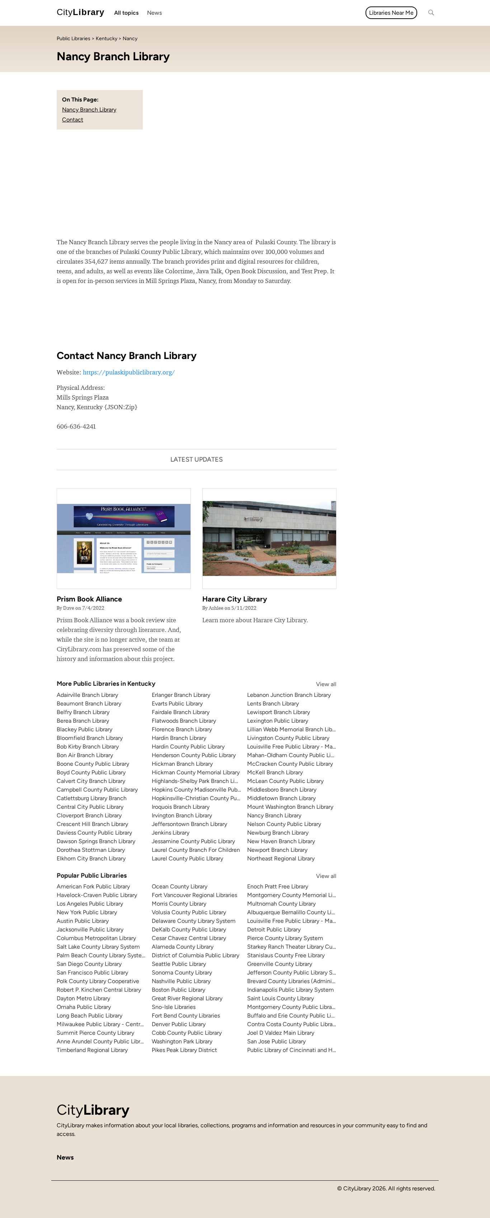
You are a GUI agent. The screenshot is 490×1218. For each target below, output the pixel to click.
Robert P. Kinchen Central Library (99, 989)
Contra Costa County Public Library (292, 1024)
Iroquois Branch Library (180, 806)
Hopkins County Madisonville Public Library (207, 789)
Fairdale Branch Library (180, 712)
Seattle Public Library (179, 963)
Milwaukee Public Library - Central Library (110, 1024)
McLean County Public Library (285, 781)
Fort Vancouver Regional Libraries (194, 895)
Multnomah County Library (281, 903)
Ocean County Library (179, 886)
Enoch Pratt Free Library (277, 886)
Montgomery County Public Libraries (294, 1007)
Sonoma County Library (182, 972)
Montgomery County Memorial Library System (306, 895)
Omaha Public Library (84, 1007)
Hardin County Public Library (188, 746)
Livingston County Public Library (288, 738)
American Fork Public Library (93, 886)
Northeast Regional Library (281, 858)
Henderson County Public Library (194, 755)
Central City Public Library (90, 806)
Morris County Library (179, 903)
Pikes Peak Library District (184, 1050)
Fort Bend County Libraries (186, 1015)
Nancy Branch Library (89, 109)
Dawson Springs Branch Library (96, 841)
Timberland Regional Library (92, 1050)
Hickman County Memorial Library (196, 772)
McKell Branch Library (275, 772)
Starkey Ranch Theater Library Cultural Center (306, 946)
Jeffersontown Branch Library (189, 824)
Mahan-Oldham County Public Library (295, 755)
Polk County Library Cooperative (98, 981)
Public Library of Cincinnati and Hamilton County (310, 1050)
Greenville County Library (279, 963)
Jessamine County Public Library (193, 841)
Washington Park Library (182, 1041)
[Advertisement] (245, 183)
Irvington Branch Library (182, 815)
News (154, 12)
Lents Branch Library (273, 703)
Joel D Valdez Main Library (280, 1032)
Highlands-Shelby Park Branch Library (199, 781)
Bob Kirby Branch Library (88, 746)
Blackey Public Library (84, 729)
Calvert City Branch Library (91, 781)
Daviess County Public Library (94, 832)
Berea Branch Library (83, 720)
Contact (72, 119)
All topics (126, 12)
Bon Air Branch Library (85, 755)
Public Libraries (73, 39)
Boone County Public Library (93, 763)
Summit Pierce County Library (95, 1032)
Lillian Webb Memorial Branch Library (294, 729)
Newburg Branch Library (277, 832)
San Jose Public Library (276, 1041)
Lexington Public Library (277, 720)
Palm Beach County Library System (102, 955)
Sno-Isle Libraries (173, 1007)
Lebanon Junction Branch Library (289, 694)
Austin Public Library (83, 920)
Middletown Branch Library (281, 798)
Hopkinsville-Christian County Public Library (208, 798)
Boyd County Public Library (91, 772)
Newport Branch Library (277, 849)
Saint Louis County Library (280, 998)
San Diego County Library (89, 963)
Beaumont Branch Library (89, 703)
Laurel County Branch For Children (196, 849)
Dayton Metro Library (83, 998)
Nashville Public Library (181, 981)
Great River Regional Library (187, 998)
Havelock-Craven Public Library (97, 895)
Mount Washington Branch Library (290, 806)
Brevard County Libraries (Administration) (300, 981)
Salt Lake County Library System (98, 946)
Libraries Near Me (391, 12)
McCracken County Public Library (290, 763)
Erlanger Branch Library (181, 694)
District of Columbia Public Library (195, 955)
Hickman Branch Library (182, 763)
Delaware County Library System (194, 920)
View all (319, 684)
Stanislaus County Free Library (286, 955)
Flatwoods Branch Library (184, 720)
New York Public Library (87, 912)
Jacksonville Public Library (90, 929)
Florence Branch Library (182, 729)
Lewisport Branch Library (278, 712)
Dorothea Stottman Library (91, 849)
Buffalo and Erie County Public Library (295, 1015)
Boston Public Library (178, 989)
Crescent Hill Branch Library (92, 824)
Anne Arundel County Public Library (102, 1041)
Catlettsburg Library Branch (92, 798)
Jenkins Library (170, 832)
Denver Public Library (179, 1024)
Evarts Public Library (177, 703)
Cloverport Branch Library (89, 815)
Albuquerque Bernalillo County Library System (306, 912)
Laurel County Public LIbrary (187, 858)
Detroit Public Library (274, 929)
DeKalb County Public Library (189, 929)
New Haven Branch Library (281, 841)
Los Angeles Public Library (90, 903)
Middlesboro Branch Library (281, 789)
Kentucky (106, 39)
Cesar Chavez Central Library (189, 938)
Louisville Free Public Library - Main (292, 746)
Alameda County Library (182, 946)
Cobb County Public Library (187, 1032)
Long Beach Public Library (89, 1015)
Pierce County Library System (285, 938)
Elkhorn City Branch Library (91, 858)
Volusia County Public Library (189, 912)
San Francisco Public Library (92, 972)
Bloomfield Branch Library (90, 738)
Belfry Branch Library (83, 712)
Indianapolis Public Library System (290, 989)
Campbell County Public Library (97, 789)
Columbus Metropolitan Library (96, 938)
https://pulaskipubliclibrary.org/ (129, 372)
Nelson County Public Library (284, 824)
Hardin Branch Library (179, 738)
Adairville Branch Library (87, 694)
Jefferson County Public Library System (298, 972)
